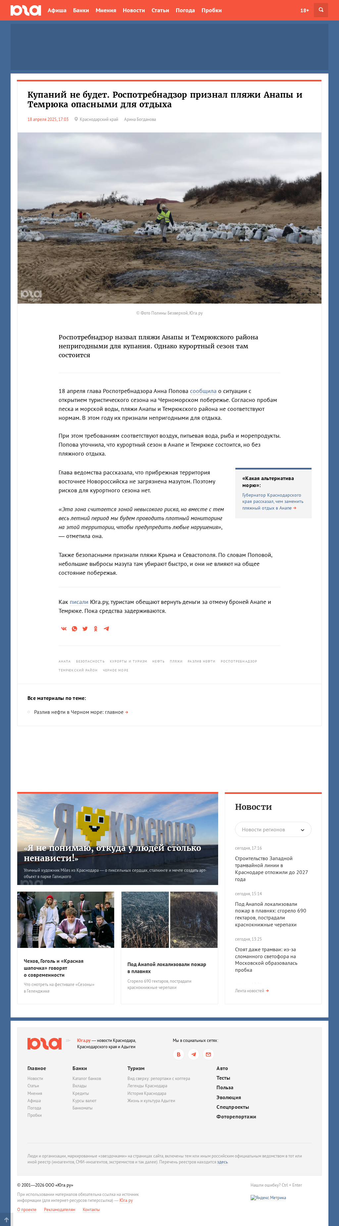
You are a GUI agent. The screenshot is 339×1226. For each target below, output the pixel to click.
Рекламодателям (59, 1209)
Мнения (106, 10)
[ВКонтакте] (178, 1054)
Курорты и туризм (129, 661)
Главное (36, 1068)
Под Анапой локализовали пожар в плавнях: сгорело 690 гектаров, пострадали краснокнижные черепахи (270, 914)
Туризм (136, 1068)
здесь (222, 1162)
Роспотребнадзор (239, 661)
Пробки (212, 10)
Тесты (223, 1078)
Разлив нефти (202, 661)
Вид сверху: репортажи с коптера (158, 1078)
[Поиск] (321, 10)
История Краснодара (146, 1093)
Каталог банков (87, 1078)
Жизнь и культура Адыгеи (151, 1100)
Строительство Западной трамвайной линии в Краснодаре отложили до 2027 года (271, 868)
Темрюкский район (78, 670)
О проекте (26, 1209)
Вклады (80, 1086)
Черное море (115, 670)
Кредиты (81, 1093)
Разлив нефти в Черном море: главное (78, 712)
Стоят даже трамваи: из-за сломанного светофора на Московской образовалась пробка (266, 959)
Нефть (158, 661)
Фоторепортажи (236, 1116)
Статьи (160, 10)
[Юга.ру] (26, 10)
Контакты (91, 1209)
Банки (81, 10)
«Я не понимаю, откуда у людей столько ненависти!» (112, 853)
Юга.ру (84, 1040)
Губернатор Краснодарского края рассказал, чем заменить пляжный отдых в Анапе (273, 501)
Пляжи (176, 661)
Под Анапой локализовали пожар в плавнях (166, 967)
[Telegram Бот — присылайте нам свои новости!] (208, 1054)
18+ (304, 10)
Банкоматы (83, 1108)
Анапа (65, 661)
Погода (185, 10)
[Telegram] (193, 1054)
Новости (134, 10)
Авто (222, 1068)
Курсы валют (84, 1100)
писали (79, 602)
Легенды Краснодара (147, 1086)
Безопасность (90, 661)
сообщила (203, 391)
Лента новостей (249, 991)
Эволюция (229, 1097)
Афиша (57, 10)
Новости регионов (263, 829)
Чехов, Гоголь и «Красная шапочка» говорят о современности (53, 967)
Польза (225, 1087)
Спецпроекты (233, 1107)
